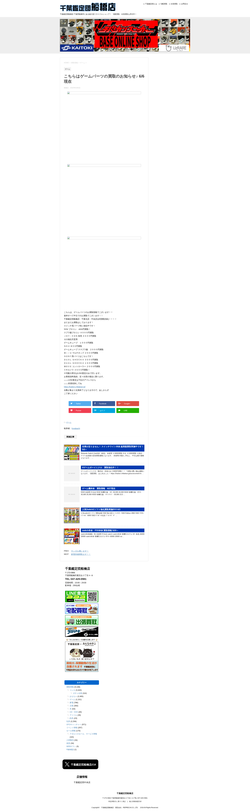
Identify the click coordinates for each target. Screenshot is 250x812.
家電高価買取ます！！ (81, 554)
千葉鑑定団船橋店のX (83, 764)
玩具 (68, 721)
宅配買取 (164, 4)
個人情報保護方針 (135, 801)
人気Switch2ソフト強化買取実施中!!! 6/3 (101, 509)
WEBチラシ (71, 746)
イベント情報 (71, 728)
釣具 (71, 718)
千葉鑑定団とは (151, 4)
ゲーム (68, 422)
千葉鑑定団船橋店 (125, 793)
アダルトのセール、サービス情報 (83, 734)
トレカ (72, 690)
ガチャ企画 (77, 693)
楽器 (68, 743)
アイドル (73, 715)
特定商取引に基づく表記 (117, 801)
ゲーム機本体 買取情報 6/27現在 (98, 488)
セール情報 (71, 731)
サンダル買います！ (80, 551)
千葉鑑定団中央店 (82, 782)
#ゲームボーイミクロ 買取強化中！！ (100, 467)
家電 (71, 703)
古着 (71, 706)
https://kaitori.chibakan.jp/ (74, 387)
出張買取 (174, 4)
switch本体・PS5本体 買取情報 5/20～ (100, 530)
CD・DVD (74, 712)
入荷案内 (70, 740)
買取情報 (70, 687)
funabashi (76, 428)
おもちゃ (73, 696)
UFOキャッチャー (73, 724)
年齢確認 (70, 749)
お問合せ (184, 4)
